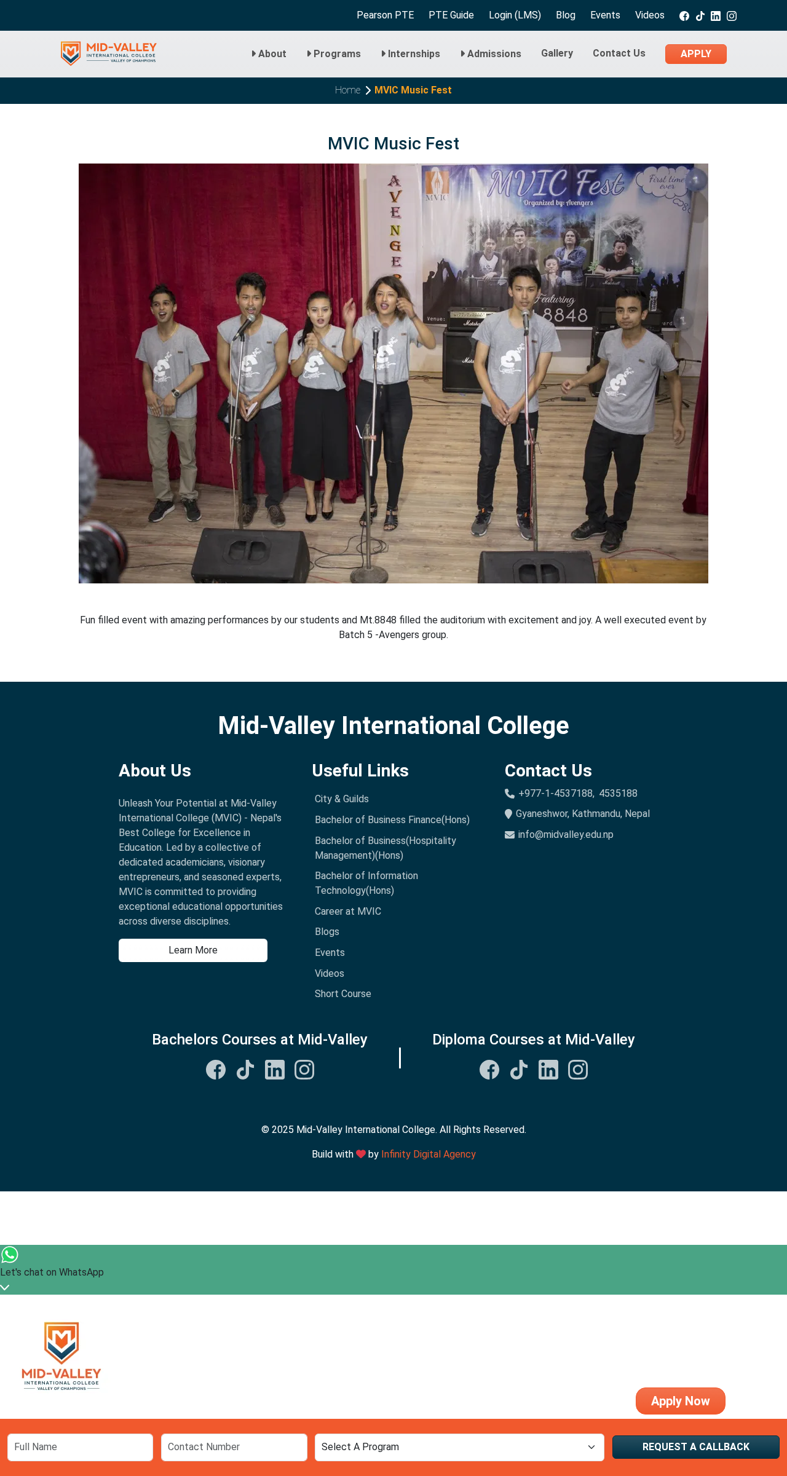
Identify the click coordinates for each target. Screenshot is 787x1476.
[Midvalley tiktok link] (700, 15)
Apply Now (680, 1401)
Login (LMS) (515, 15)
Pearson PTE (385, 15)
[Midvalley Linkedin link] (716, 15)
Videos (650, 15)
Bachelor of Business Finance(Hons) (392, 820)
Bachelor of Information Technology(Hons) (366, 883)
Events (605, 15)
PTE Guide (451, 15)
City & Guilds (342, 799)
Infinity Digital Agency (428, 1154)
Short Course (343, 994)
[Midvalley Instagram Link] (304, 1068)
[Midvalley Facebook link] (684, 15)
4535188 (618, 793)
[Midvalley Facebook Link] (216, 1068)
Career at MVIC (348, 911)
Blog (565, 15)
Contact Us (619, 53)
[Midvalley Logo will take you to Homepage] (108, 54)
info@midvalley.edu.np (566, 834)
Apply (696, 54)
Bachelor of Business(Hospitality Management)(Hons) (385, 848)
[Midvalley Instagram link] (732, 15)
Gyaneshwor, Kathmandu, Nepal (583, 813)
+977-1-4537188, (556, 793)
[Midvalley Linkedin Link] (275, 1068)
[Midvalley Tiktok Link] (245, 1068)
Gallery (557, 53)
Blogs (327, 931)
